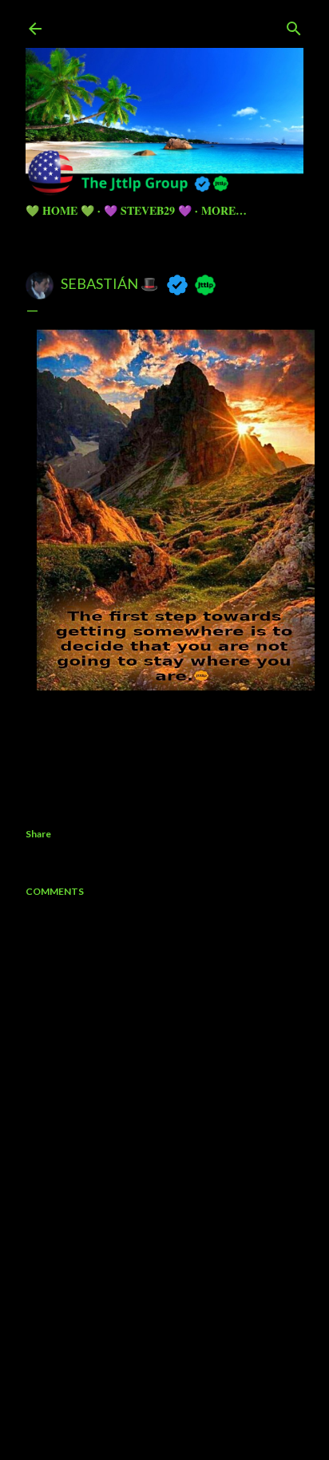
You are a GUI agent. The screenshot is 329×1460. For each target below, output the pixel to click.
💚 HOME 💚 (60, 210)
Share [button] (38, 834)
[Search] (293, 25)
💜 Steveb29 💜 (148, 210)
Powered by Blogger (178, 1357)
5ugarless (203, 1388)
